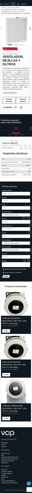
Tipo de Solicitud (6, 240)
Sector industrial (6, 247)
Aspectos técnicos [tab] (9, 143)
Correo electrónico (7, 225)
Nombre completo (7, 190)
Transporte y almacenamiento (9, 482)
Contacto (23, 4)
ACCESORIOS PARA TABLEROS (13, 9)
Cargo (3, 204)
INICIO (4, 7)
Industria (3, 475)
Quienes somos (5, 453)
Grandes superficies (6, 473)
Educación (4, 469)
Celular (4, 218)
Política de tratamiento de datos (10, 457)
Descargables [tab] (7, 147)
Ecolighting (4, 442)
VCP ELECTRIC (14, 7)
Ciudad (4, 233)
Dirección (4, 253)
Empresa (4, 197)
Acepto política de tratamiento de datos (15, 269)
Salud (3, 479)
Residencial (4, 477)
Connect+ (4, 446)
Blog (18, 4)
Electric (3, 444)
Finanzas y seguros (6, 471)
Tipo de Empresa (6, 212)
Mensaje (4, 260)
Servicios (6, 4)
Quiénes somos (13, 4)
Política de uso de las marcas (9, 459)
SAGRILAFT (4, 462)
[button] (30, 28)
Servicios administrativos (8, 481)
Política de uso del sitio (7, 461)
